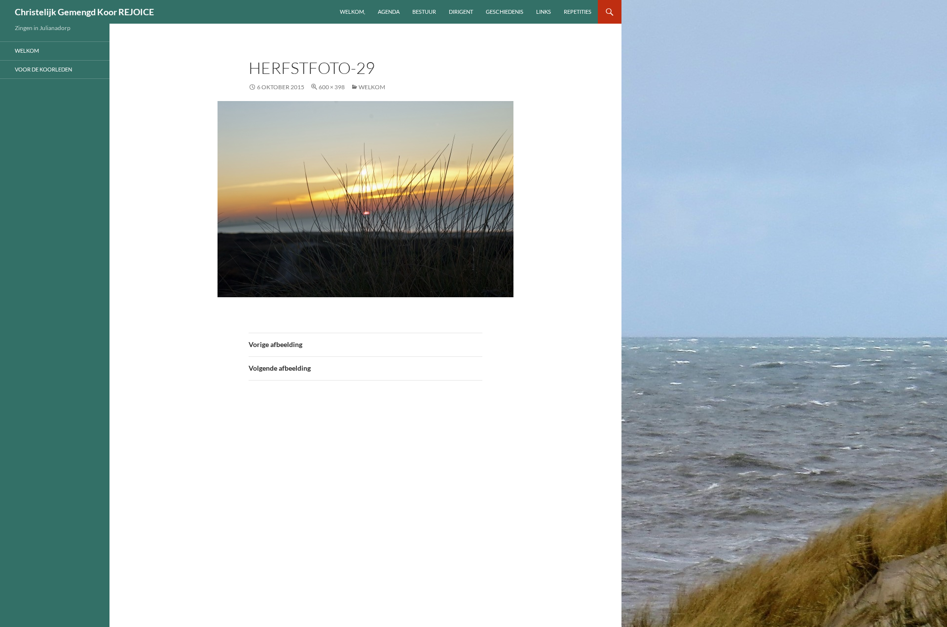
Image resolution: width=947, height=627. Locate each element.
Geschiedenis (504, 11)
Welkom (372, 87)
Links (543, 11)
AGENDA (389, 11)
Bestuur (424, 11)
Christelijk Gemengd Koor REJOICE (84, 11)
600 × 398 (332, 87)
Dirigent (461, 11)
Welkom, (352, 11)
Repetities (577, 11)
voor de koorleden (43, 69)
